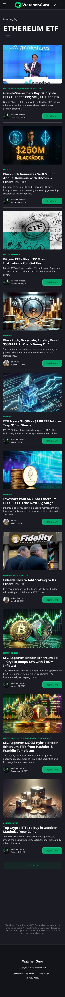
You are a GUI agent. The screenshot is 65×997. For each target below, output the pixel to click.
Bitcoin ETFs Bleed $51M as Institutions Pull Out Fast (24, 261)
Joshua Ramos (17, 598)
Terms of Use (43, 973)
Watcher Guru (32, 961)
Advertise (30, 973)
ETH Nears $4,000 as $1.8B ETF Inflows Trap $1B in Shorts (32, 423)
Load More (32, 865)
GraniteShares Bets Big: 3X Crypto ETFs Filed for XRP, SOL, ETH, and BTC (31, 95)
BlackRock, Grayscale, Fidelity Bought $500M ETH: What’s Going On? (32, 342)
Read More (52, 116)
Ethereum (24, 88)
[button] (4, 4)
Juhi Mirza (15, 361)
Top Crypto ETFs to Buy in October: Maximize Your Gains (30, 830)
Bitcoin (6, 88)
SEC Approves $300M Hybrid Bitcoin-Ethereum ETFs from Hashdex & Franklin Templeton (31, 747)
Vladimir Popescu (18, 114)
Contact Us (18, 973)
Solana (33, 88)
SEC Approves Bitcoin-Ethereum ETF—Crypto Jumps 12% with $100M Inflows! (31, 662)
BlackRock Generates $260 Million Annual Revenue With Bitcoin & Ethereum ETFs (29, 178)
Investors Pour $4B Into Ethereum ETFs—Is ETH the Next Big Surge (30, 501)
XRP (39, 88)
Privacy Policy (32, 978)
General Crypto (20, 575)
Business (15, 88)
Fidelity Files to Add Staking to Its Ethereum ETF (29, 582)
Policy (48, 738)
